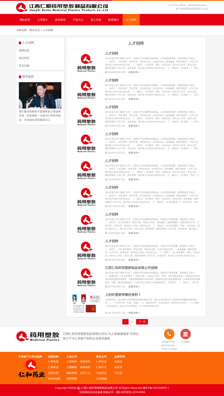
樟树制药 (85, 367)
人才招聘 (131, 19)
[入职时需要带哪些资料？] (86, 303)
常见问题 (24, 65)
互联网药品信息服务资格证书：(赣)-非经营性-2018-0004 (112, 392)
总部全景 (53, 373)
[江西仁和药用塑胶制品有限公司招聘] (86, 276)
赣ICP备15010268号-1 (156, 388)
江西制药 (72, 367)
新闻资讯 (60, 19)
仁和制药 (72, 361)
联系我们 (113, 19)
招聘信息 (24, 50)
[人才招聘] (86, 62)
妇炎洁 (118, 361)
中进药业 (101, 373)
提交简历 (24, 58)
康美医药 (85, 361)
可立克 (118, 373)
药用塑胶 (72, 378)
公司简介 (42, 19)
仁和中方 (101, 367)
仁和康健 (101, 378)
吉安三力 (85, 373)
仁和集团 (53, 361)
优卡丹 (118, 367)
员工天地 (96, 19)
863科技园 (54, 378)
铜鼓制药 (72, 373)
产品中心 (78, 19)
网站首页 (25, 19)
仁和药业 (53, 367)
